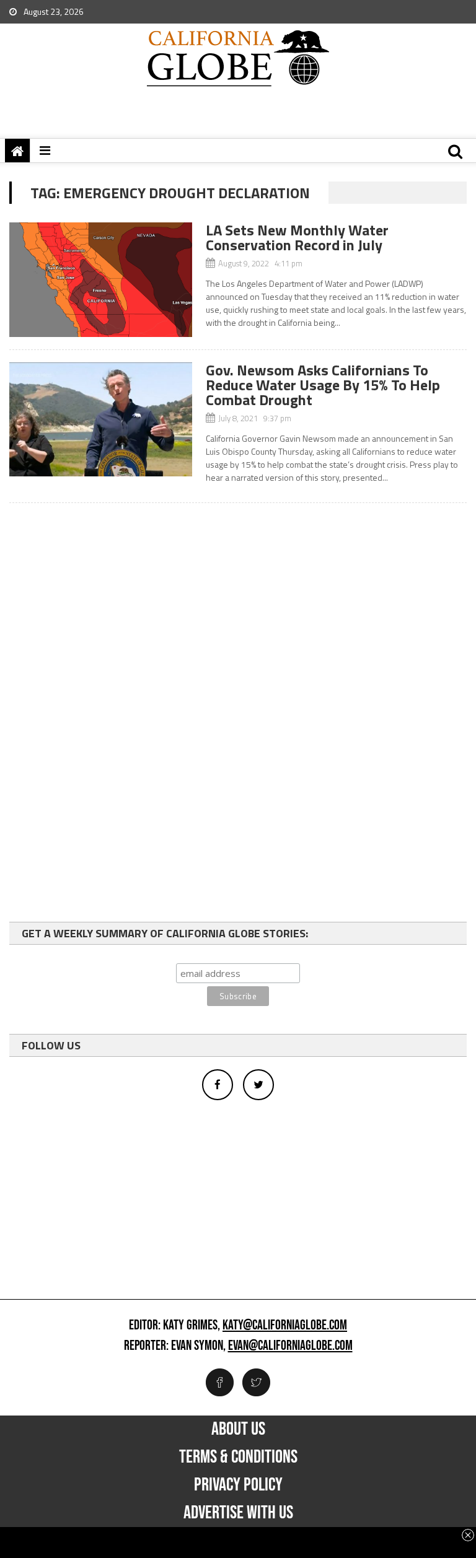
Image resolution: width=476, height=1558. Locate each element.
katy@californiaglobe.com (285, 1325)
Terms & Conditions (238, 1457)
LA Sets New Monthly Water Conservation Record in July (297, 237)
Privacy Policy (238, 1485)
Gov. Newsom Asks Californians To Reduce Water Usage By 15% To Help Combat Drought (323, 385)
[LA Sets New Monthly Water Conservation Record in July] (100, 279)
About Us (238, 1429)
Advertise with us (238, 1513)
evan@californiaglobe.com (290, 1346)
